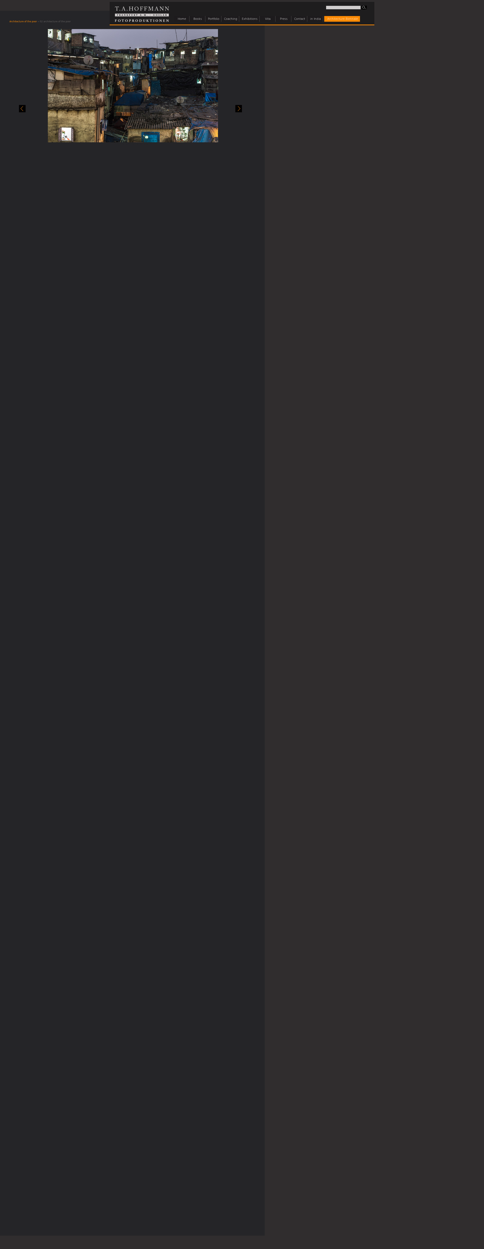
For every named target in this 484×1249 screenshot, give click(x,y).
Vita (268, 18)
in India (315, 18)
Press (284, 18)
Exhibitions (250, 18)
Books (197, 18)
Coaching (230, 18)
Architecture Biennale (342, 18)
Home (182, 18)
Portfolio (213, 18)
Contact (299, 18)
